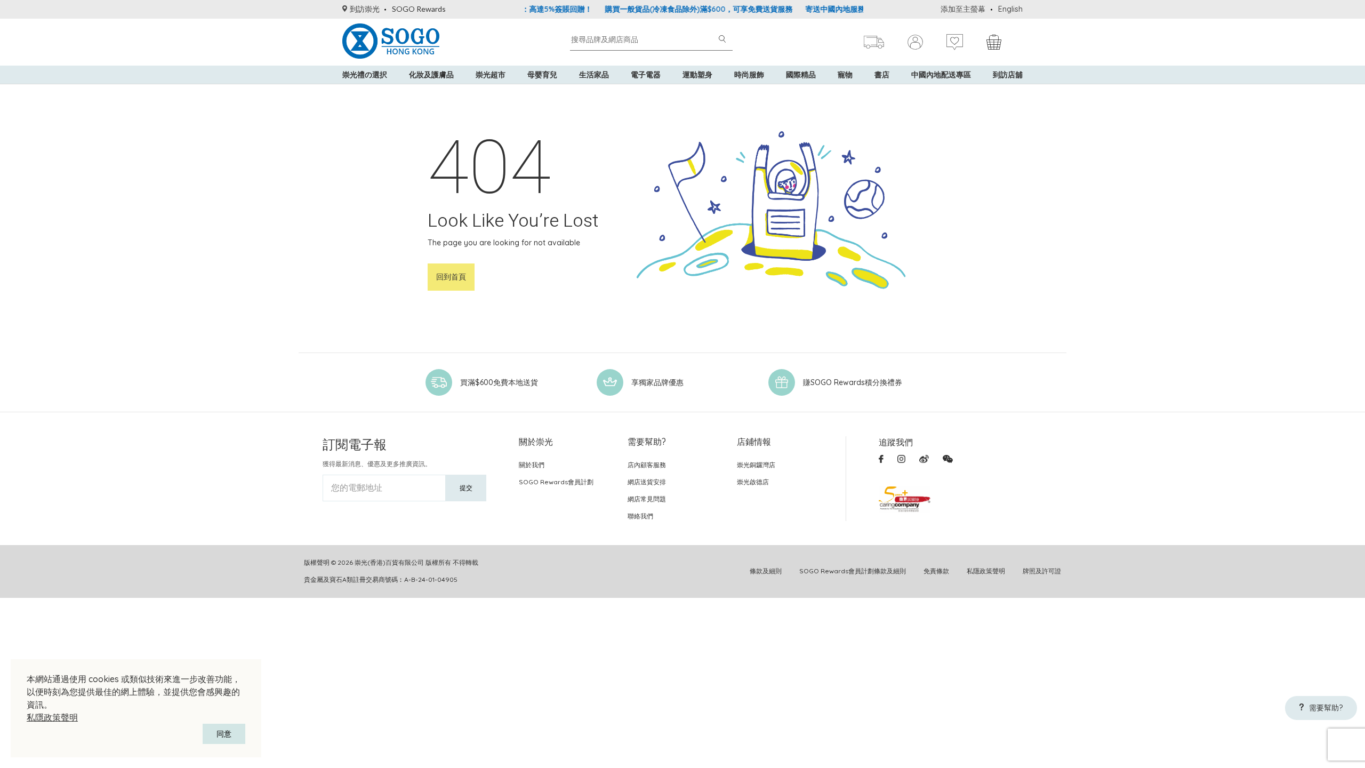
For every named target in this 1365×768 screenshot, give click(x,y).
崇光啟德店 (753, 482)
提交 (466, 488)
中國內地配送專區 (941, 74)
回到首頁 (451, 277)
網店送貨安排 (647, 482)
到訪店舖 (1008, 74)
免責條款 (936, 571)
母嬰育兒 (542, 74)
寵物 (845, 74)
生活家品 (594, 74)
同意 (223, 734)
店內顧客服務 (647, 465)
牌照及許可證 (1042, 571)
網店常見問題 (647, 499)
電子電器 (646, 74)
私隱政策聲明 (52, 717)
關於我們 (531, 465)
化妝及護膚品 (431, 74)
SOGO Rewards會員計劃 (556, 482)
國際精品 (801, 74)
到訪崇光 (365, 8)
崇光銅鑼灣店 (756, 465)
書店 (881, 74)
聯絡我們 (640, 516)
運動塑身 (697, 74)
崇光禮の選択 (364, 74)
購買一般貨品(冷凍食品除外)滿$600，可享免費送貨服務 (680, 9)
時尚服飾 (749, 74)
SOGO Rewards (419, 8)
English (1010, 9)
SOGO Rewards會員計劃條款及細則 (852, 571)
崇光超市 (490, 74)
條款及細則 (766, 571)
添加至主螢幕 (963, 9)
